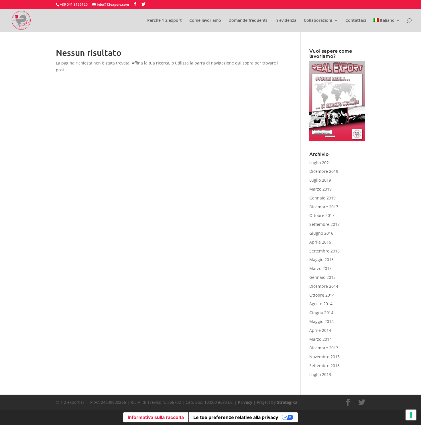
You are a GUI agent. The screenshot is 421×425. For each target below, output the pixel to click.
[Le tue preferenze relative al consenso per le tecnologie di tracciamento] (411, 415)
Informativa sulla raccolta (156, 417)
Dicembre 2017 (323, 206)
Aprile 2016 (320, 242)
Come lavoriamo (205, 20)
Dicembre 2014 (323, 286)
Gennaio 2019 (322, 198)
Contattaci (355, 20)
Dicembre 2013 (323, 347)
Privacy (245, 402)
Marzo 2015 (320, 268)
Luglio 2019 (320, 180)
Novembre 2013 (324, 356)
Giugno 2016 (321, 233)
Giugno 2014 (321, 312)
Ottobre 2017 (322, 215)
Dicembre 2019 (323, 171)
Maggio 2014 (321, 321)
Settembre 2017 (324, 224)
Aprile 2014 (320, 330)
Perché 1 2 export (164, 20)
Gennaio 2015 (322, 277)
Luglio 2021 (320, 162)
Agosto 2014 (321, 303)
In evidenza (285, 20)
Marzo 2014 (320, 339)
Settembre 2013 (324, 365)
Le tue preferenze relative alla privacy (235, 417)
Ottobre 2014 (322, 295)
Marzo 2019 (320, 189)
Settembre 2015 (324, 251)
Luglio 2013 (320, 374)
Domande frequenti (248, 20)
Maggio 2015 (321, 259)
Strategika (287, 402)
